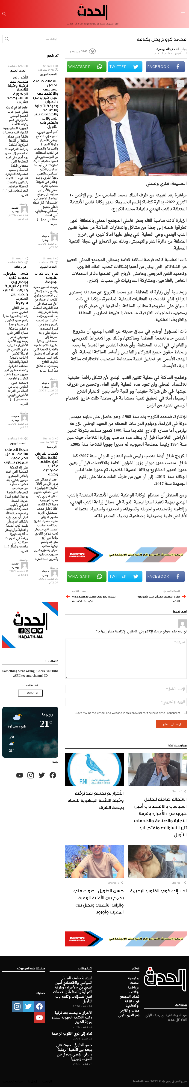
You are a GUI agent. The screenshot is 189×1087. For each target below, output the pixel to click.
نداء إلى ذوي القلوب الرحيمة (158, 890)
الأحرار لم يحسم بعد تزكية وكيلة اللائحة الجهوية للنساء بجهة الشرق (96, 799)
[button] (10, 744)
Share (180, 83)
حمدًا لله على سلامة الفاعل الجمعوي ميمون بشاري (16, 455)
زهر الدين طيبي (128, 1015)
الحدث (134, 983)
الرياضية (51, 446)
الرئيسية (133, 978)
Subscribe (30, 693)
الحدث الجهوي (48, 74)
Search (7, 40)
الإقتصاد (133, 992)
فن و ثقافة (20, 266)
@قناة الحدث (30, 685)
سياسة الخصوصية (12, 1081)
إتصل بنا (32, 1081)
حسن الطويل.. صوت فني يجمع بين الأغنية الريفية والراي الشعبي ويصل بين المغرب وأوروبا (98, 900)
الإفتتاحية (132, 1006)
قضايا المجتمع (129, 997)
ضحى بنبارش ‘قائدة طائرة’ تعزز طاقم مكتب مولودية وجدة (46, 463)
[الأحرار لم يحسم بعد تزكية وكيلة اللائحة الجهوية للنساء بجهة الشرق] (94, 769)
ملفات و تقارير (129, 1011)
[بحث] (4, 14)
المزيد (54, 223)
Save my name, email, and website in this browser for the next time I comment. (127, 713)
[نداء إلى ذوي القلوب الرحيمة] (157, 861)
